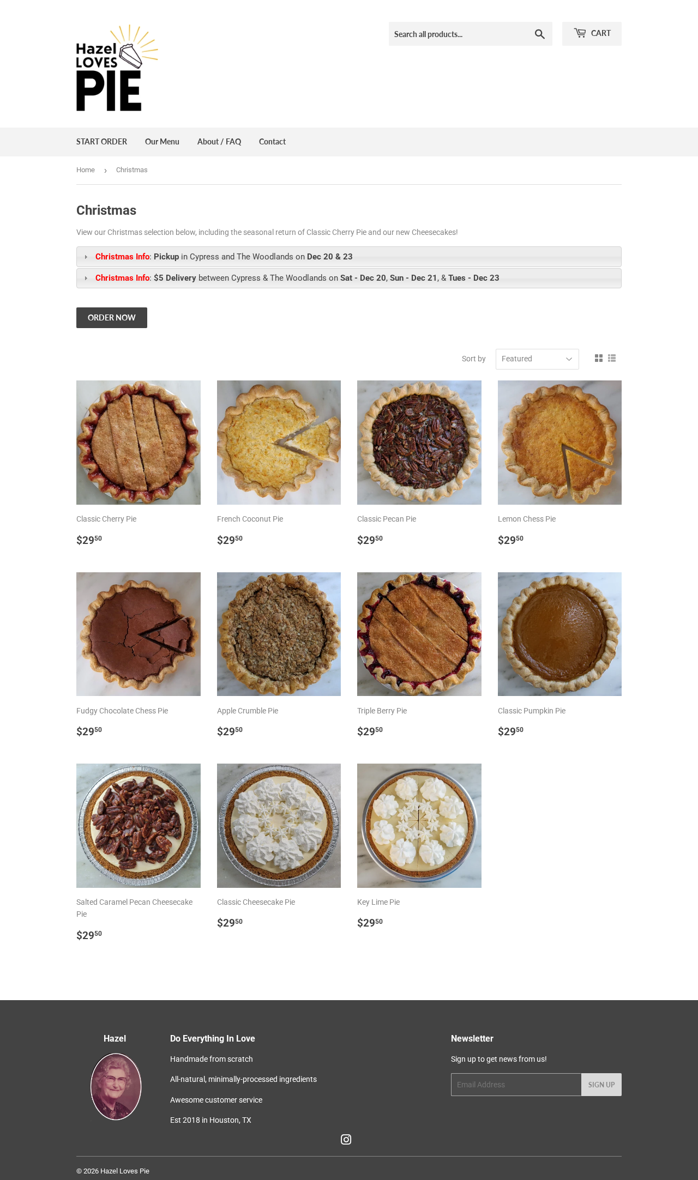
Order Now (112, 317)
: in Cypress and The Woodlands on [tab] (224, 257)
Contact (272, 141)
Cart (600, 33)
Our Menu (162, 141)
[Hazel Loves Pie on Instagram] (346, 1141)
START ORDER (101, 141)
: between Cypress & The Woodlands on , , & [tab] (297, 278)
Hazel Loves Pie (124, 1171)
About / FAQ (219, 141)
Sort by (474, 358)
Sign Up (601, 1085)
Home (85, 170)
